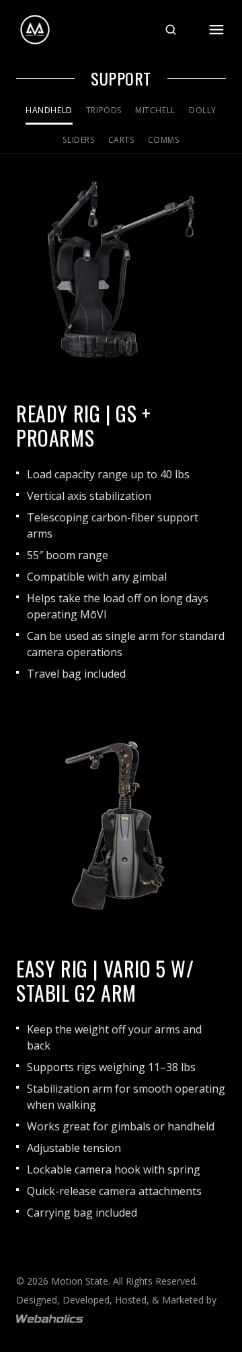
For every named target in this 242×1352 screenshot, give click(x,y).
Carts (121, 140)
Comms (163, 140)
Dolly (202, 110)
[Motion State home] (35, 30)
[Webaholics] (49, 1318)
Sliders (78, 140)
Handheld (49, 110)
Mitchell (155, 110)
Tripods (104, 110)
